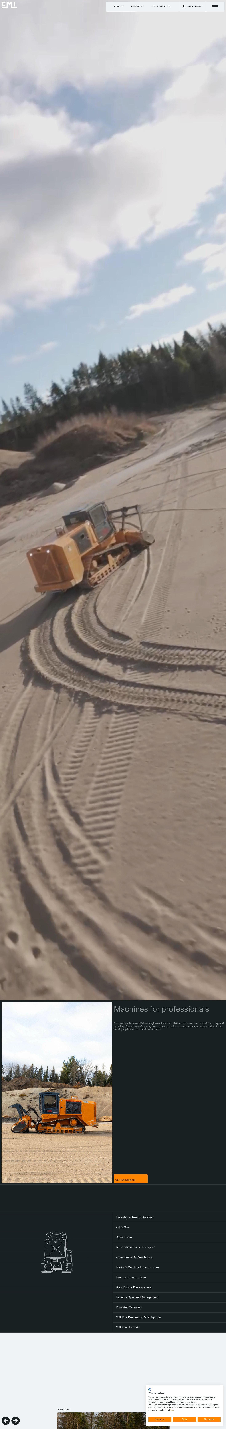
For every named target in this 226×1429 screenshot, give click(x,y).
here (172, 1410)
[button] (6, 1421)
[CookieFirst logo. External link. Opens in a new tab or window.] (149, 1389)
